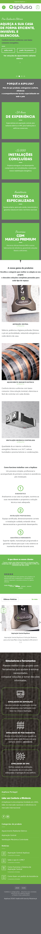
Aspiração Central (9, 835)
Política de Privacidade (20, 893)
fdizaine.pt (33, 898)
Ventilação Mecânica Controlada (15, 839)
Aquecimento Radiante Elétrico (14, 831)
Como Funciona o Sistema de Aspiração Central (19, 868)
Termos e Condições (12, 892)
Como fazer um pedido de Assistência (23, 876)
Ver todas (35, 599)
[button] (4, 7)
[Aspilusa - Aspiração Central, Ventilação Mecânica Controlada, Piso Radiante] (20, 7)
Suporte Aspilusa (19, 1)
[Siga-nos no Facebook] (4, 817)
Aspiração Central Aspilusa (20, 633)
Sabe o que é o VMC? (16, 860)
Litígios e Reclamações (21, 895)
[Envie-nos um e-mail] (8, 817)
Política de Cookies (28, 892)
